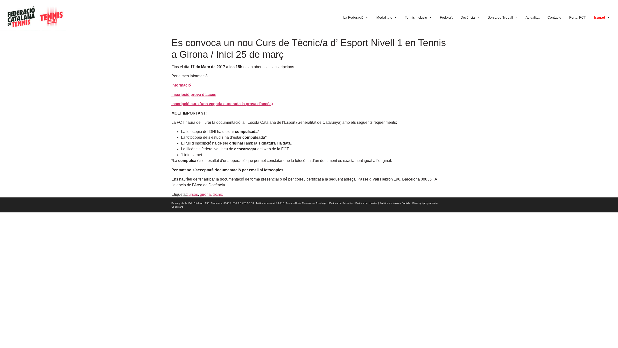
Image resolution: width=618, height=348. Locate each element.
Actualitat (533, 17)
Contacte (554, 17)
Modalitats (384, 17)
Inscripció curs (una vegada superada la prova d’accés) (222, 104)
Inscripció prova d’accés (193, 95)
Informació (181, 85)
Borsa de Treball (500, 17)
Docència (468, 17)
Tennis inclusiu (416, 17)
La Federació (353, 17)
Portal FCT (577, 17)
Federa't (446, 17)
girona (205, 194)
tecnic (218, 194)
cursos (192, 194)
